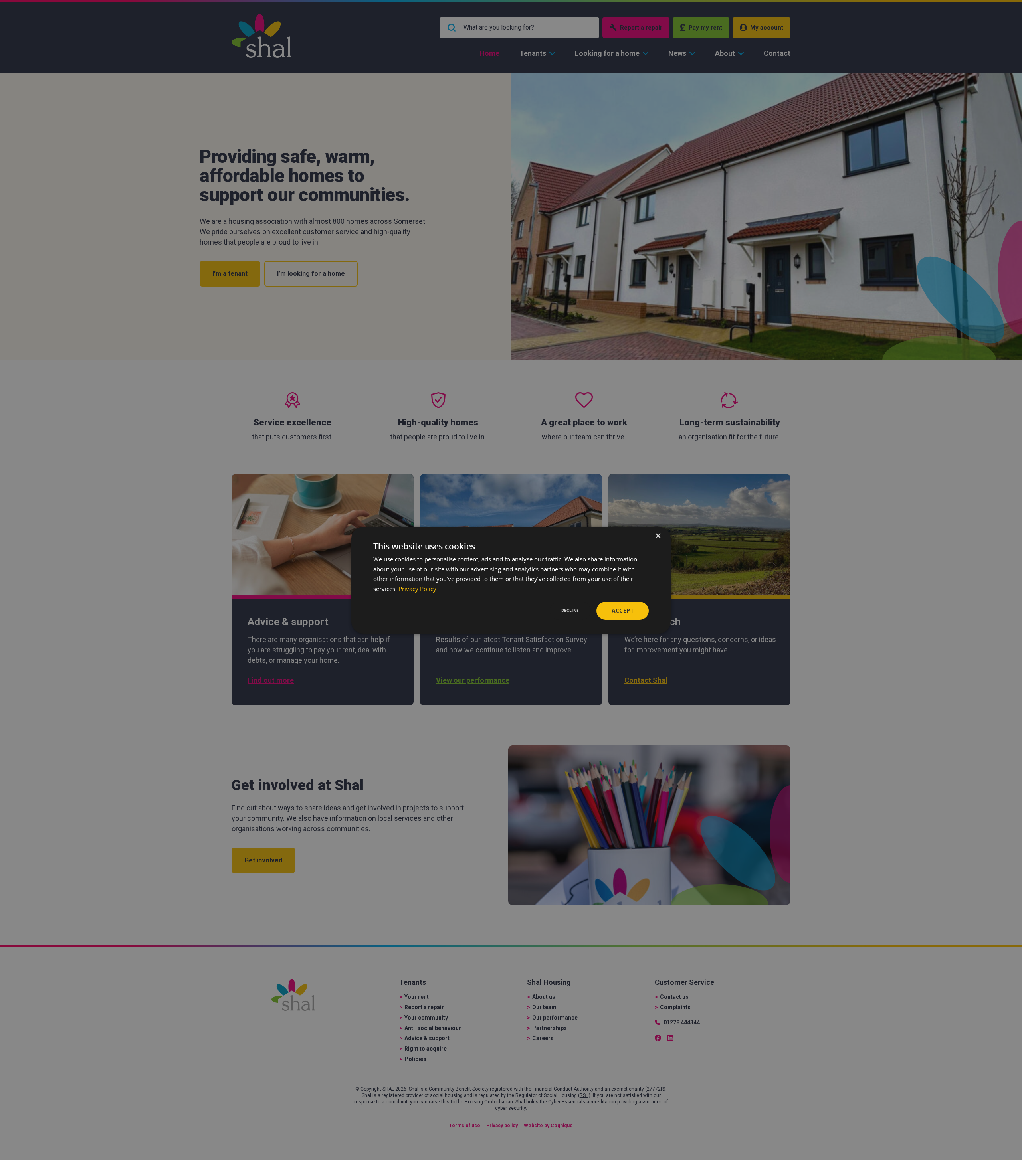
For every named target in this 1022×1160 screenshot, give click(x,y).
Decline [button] (570, 610)
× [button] (658, 536)
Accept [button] (623, 610)
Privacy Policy (417, 589)
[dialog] (511, 579)
